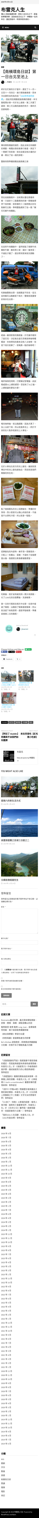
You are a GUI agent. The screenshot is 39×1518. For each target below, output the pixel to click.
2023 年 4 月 (6, 1262)
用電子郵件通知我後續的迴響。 (12, 981)
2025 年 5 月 (6, 1190)
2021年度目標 (9, 1118)
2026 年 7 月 (6, 1137)
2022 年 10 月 (6, 1282)
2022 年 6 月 (6, 1298)
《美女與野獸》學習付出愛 (12, 1034)
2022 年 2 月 (6, 1315)
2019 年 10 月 (6, 1427)
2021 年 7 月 (6, 1343)
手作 (3, 1467)
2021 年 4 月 (6, 1355)
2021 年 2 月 (6, 1363)
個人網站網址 (6, 959)
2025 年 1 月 (6, 1206)
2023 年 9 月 (6, 1246)
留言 (3, 907)
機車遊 (18, 722)
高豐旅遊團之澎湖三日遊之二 (15, 840)
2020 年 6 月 (6, 1395)
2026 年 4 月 (6, 1149)
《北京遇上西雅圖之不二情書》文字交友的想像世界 (19, 1095)
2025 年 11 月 (6, 1170)
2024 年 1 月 (6, 1230)
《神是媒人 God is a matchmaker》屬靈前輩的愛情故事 (19, 1082)
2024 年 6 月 (6, 1214)
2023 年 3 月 (6, 1266)
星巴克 (11, 722)
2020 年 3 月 (6, 1407)
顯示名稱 (5, 938)
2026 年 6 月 (6, 1141)
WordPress (5, 1514)
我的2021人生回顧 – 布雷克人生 (16, 1115)
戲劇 (3, 1463)
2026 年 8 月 (6, 1133)
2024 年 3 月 (6, 1222)
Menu (7, 27)
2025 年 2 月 (6, 1202)
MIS (2, 1459)
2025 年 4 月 (6, 1194)
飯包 (30, 722)
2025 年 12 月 (6, 1165)
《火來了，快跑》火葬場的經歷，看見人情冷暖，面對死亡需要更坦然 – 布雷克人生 (19, 1105)
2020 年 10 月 (6, 1379)
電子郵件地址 (6, 949)
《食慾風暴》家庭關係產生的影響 (15, 1038)
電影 (3, 1491)
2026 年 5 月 (6, 1145)
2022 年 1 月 (6, 1319)
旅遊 (2, 67)
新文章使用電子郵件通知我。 (11, 989)
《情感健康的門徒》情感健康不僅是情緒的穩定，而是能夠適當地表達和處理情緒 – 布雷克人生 (19, 1063)
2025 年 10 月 (6, 1174)
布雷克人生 (13, 10)
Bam (14, 1514)
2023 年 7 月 (6, 1254)
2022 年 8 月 (6, 1290)
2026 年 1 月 (6, 1161)
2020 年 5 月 (6, 1399)
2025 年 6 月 (6, 1186)
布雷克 (9, 82)
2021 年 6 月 (6, 1347)
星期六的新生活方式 (11, 800)
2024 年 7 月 (6, 1210)
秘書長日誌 (6, 1479)
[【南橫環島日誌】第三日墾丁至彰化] (8, 698)
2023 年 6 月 (6, 1258)
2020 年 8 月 (6, 1387)
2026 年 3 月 (6, 1153)
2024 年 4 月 (6, 1218)
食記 (3, 1495)
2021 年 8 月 (6, 1339)
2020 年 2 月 (6, 1411)
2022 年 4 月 (6, 1306)
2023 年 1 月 (6, 1274)
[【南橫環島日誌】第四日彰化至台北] (26, 676)
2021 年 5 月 (6, 1351)
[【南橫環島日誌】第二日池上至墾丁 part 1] (8, 676)
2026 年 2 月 (6, 1157)
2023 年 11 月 (6, 1238)
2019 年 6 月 (6, 1443)
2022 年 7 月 (6, 1294)
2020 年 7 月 (6, 1391)
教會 (3, 1471)
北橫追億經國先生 (9, 880)
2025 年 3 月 (6, 1198)
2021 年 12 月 (6, 1323)
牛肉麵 (25, 722)
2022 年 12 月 (6, 1278)
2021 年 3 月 (6, 1359)
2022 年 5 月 (6, 1302)
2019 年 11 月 (6, 1423)
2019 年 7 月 (6, 1439)
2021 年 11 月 (6, 1327)
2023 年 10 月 (6, 1242)
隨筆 (3, 1487)
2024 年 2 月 (6, 1226)
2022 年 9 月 (6, 1286)
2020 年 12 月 (6, 1371)
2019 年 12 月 (6, 1419)
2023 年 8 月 (6, 1250)
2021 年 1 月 (6, 1367)
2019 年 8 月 (6, 1435)
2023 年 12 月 (6, 1234)
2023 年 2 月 (6, 1270)
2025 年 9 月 (6, 1178)
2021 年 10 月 (6, 1331)
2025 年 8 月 (6, 1182)
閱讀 (3, 1483)
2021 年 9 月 (6, 1335)
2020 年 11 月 (6, 1375)
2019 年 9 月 (6, 1431)
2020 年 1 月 (6, 1415)
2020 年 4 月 (6, 1403)
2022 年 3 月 (6, 1311)
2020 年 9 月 (6, 1383)
